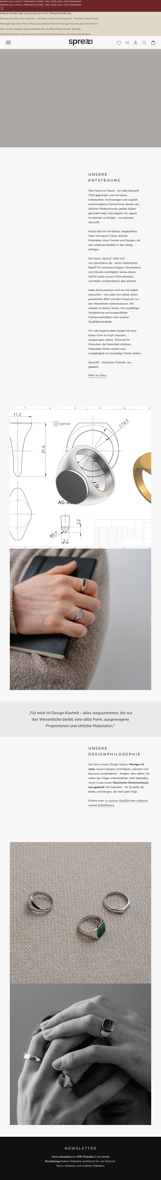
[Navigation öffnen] (8, 42)
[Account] (135, 42)
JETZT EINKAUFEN (72, 1)
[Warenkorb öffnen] (153, 42)
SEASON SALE (7, 1)
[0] (119, 43)
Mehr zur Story (97, 375)
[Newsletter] (127, 42)
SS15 (60, 1)
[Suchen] (144, 42)
